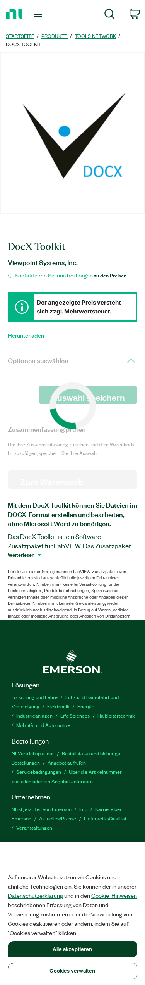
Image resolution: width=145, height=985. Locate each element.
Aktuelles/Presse (57, 818)
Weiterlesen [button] (21, 554)
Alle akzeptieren (72, 949)
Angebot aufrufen (67, 762)
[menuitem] (109, 15)
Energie (85, 706)
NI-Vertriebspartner (33, 753)
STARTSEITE (20, 36)
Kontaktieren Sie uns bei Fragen (54, 275)
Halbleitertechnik (116, 715)
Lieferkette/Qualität (105, 818)
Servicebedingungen (38, 771)
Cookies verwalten (72, 971)
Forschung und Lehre (35, 697)
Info (83, 809)
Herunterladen (26, 335)
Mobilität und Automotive (43, 724)
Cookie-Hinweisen (114, 895)
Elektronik (58, 706)
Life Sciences (75, 715)
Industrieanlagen (34, 715)
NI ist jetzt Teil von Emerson (42, 809)
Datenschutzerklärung (35, 895)
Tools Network (95, 36)
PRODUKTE (54, 36)
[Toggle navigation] (39, 14)
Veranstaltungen (34, 827)
